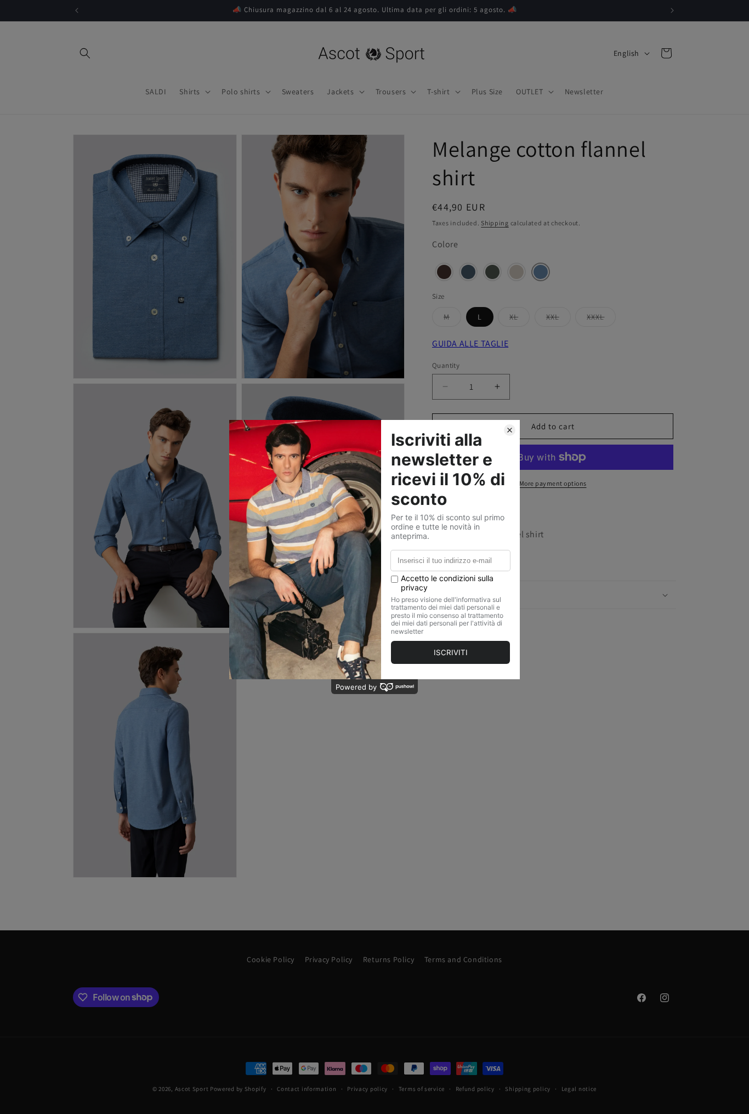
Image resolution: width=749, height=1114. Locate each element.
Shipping (495, 223)
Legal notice (579, 1088)
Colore (445, 244)
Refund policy (475, 1088)
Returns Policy (388, 959)
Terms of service (422, 1088)
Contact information (306, 1088)
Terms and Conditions (463, 959)
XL (519, 318)
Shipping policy (528, 1088)
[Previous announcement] (77, 10)
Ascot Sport (192, 1089)
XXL (558, 318)
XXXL (601, 318)
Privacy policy (367, 1088)
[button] (85, 53)
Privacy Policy (329, 959)
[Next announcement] (672, 10)
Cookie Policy (270, 959)
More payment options (553, 483)
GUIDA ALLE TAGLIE (470, 343)
